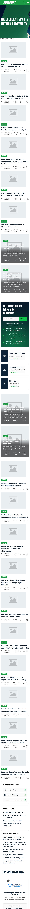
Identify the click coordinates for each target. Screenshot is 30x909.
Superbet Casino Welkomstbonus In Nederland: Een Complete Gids (15, 773)
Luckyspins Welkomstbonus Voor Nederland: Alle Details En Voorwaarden (15, 409)
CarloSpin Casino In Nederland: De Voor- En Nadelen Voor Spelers (14, 97)
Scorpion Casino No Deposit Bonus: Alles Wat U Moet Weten (14, 615)
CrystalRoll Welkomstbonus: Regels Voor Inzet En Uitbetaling (13, 678)
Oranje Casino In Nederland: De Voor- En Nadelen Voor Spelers (13, 194)
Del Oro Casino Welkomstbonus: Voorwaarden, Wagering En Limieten (13, 582)
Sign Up (22, 319)
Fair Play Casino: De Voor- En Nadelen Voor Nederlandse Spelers (14, 516)
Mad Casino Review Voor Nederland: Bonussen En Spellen (13, 246)
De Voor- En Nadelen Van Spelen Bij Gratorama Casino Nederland (15, 442)
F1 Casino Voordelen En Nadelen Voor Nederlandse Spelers (13, 484)
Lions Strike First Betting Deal (13, 858)
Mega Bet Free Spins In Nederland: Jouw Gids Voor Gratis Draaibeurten (15, 647)
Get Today (12, 359)
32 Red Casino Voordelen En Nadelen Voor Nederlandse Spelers (14, 129)
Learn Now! (12, 372)
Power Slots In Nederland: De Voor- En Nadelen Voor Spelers (14, 65)
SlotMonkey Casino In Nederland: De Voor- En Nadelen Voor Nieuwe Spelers (13, 276)
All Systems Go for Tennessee (13, 812)
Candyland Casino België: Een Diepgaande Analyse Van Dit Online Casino (14, 161)
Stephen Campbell (6, 70)
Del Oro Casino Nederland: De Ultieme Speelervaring (12, 226)
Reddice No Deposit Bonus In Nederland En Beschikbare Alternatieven (12, 548)
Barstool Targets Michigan (12, 820)
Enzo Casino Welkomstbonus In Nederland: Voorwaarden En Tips (13, 710)
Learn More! (12, 386)
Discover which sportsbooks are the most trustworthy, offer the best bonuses (14, 844)
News (4, 61)
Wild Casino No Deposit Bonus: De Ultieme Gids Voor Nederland (14, 741)
